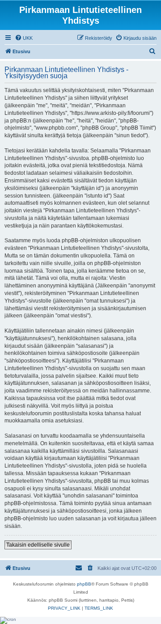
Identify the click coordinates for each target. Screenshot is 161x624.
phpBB (84, 584)
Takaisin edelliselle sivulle (38, 545)
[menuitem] (24, 38)
